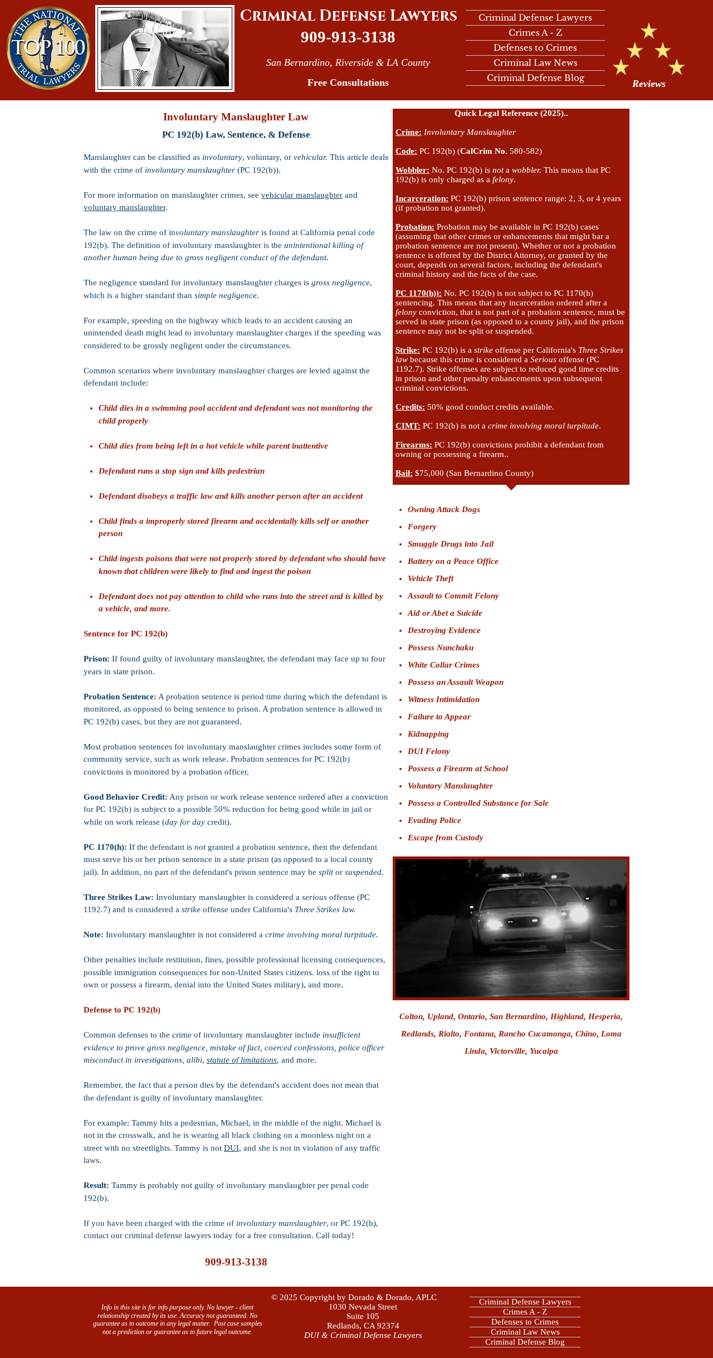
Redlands (417, 1033)
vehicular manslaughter (302, 195)
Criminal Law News (536, 62)
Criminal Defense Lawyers (348, 16)
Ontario (471, 1016)
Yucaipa (544, 1051)
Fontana (479, 1033)
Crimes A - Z (536, 32)
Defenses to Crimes (535, 47)
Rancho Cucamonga (535, 1033)
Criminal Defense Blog (535, 77)
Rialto (449, 1033)
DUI (231, 1147)
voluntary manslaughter (124, 207)
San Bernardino (518, 1016)
